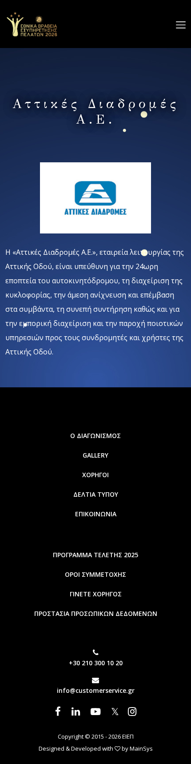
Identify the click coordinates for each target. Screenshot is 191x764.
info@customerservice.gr (96, 690)
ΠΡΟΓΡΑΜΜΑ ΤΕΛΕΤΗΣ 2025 (95, 555)
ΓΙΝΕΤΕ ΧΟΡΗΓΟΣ (96, 594)
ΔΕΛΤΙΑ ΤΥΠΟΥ (95, 494)
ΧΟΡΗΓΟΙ (95, 474)
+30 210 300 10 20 (96, 663)
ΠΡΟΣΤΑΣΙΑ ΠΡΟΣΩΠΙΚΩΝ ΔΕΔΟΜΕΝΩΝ (95, 613)
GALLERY (95, 455)
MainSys (141, 748)
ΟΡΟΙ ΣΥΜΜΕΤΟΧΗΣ (95, 574)
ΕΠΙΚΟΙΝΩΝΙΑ (95, 514)
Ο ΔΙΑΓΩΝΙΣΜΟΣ (95, 435)
